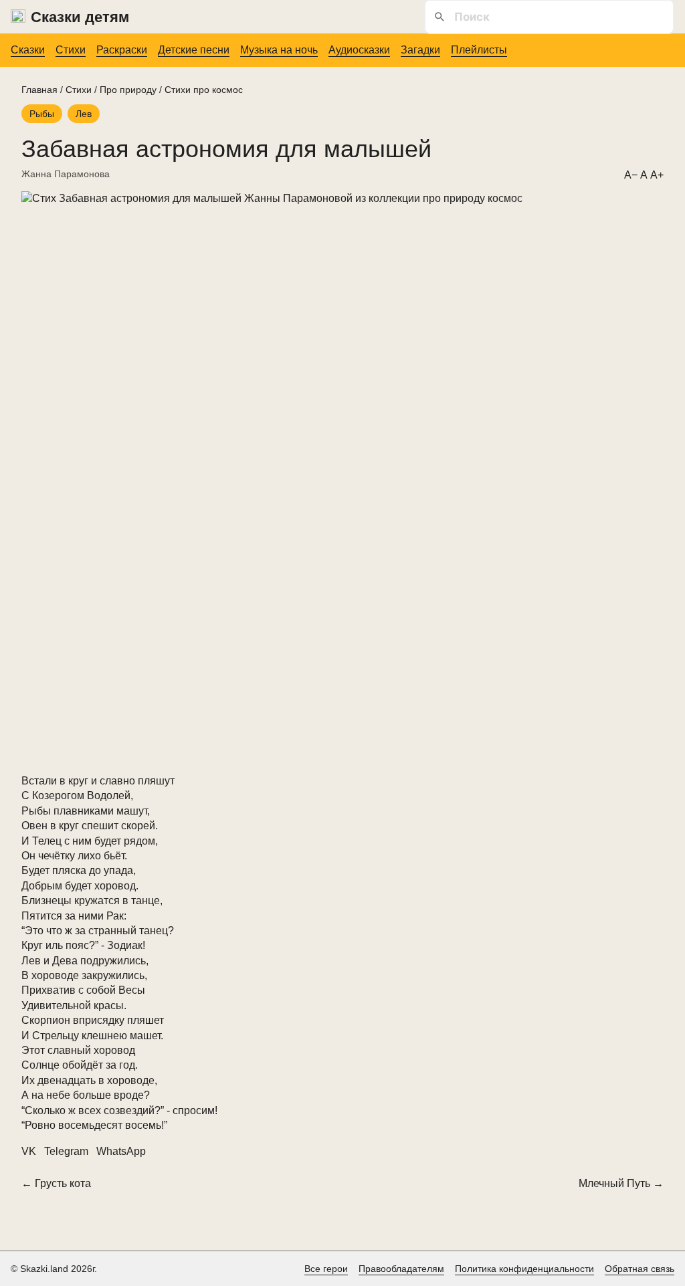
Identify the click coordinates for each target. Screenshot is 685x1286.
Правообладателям (401, 1268)
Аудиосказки (359, 50)
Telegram (66, 1151)
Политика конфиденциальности (524, 1268)
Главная (39, 89)
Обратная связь (639, 1268)
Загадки (420, 50)
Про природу (128, 89)
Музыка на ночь (279, 50)
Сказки (28, 50)
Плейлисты (479, 50)
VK (28, 1151)
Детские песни (193, 50)
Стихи (71, 50)
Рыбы (41, 113)
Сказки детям (80, 17)
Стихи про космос (204, 89)
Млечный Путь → (621, 1183)
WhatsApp (121, 1151)
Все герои (326, 1268)
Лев (84, 113)
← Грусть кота (56, 1183)
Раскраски (121, 50)
